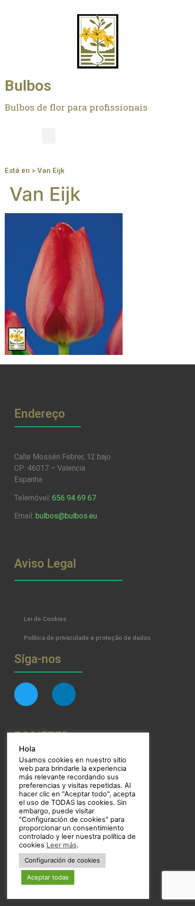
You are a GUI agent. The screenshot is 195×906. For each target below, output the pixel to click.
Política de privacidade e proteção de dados (87, 637)
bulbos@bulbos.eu (66, 515)
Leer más (61, 845)
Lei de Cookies (45, 618)
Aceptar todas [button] (48, 877)
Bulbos (28, 86)
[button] (48, 136)
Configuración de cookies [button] (62, 860)
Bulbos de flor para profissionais (76, 107)
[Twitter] (26, 694)
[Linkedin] (64, 694)
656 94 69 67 (74, 497)
